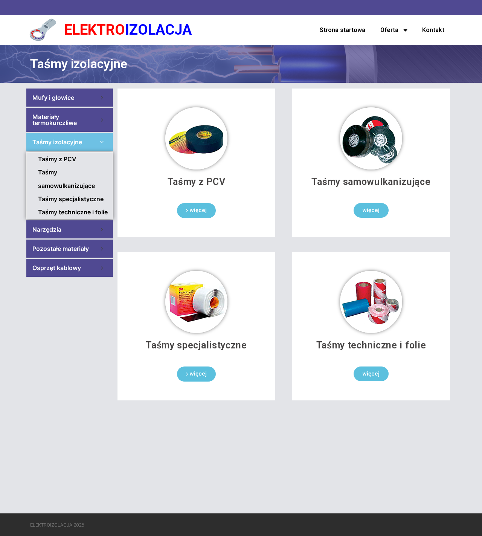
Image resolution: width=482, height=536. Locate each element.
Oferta (389, 30)
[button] (196, 210)
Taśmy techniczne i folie (73, 212)
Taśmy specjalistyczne (71, 199)
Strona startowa (342, 30)
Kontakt (433, 30)
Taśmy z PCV (57, 159)
